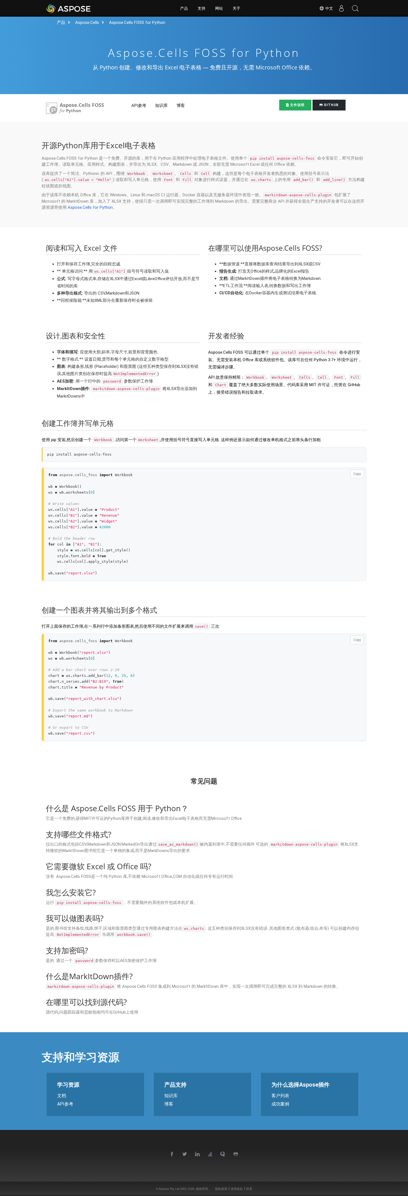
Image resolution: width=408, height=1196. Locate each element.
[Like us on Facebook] (172, 1154)
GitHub (331, 105)
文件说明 (296, 105)
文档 (61, 1095)
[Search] (355, 8)
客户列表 (280, 1095)
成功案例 (280, 1104)
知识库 (161, 105)
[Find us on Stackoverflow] (210, 1154)
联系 (249, 1188)
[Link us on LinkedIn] (197, 1154)
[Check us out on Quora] (223, 1154)
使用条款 (237, 1188)
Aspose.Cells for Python (90, 207)
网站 (219, 8)
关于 (236, 8)
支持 (201, 8)
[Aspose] (69, 8)
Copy (357, 474)
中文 (328, 8)
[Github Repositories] (236, 1154)
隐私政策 (221, 1188)
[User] (341, 8)
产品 (184, 8)
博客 (181, 105)
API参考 (138, 105)
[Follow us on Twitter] (184, 1154)
